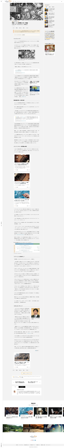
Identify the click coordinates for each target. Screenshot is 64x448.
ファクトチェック (34, 376)
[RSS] (1, 446)
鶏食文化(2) (52, 34)
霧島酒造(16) (49, 38)
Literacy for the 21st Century (20, 234)
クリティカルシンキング (29, 376)
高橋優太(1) (47, 33)
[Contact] (35, 440)
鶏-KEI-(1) (47, 34)
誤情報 (22, 377)
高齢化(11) (48, 35)
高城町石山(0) (50, 37)
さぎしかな (29, 333)
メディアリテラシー (16, 376)
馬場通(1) (46, 39)
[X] (32, 440)
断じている (24, 96)
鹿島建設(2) (53, 38)
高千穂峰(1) (51, 35)
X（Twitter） (22, 376)
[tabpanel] (50, 50)
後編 (36, 350)
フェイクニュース (38, 376)
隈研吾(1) (49, 34)
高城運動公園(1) (49, 33)
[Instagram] (1, 443)
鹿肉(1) (48, 37)
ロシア (20, 377)
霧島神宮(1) (52, 37)
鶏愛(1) (50, 34)
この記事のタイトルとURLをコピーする (26, 373)
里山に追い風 (53, 14)
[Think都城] (8, 1)
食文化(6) (51, 32)
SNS (20, 376)
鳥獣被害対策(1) (48, 39)
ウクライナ (25, 376)
